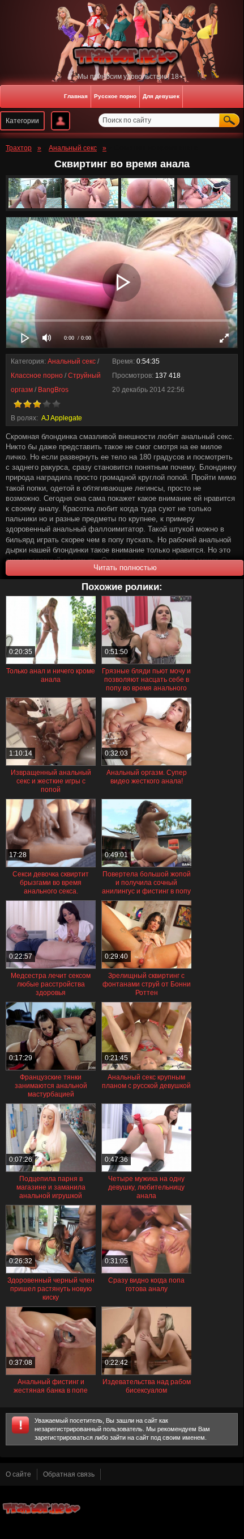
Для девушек (161, 96)
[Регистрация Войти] (60, 120)
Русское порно (115, 96)
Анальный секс (72, 361)
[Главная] (121, 56)
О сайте (18, 1474)
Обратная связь (69, 1474)
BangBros (53, 390)
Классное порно (37, 376)
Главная (76, 96)
